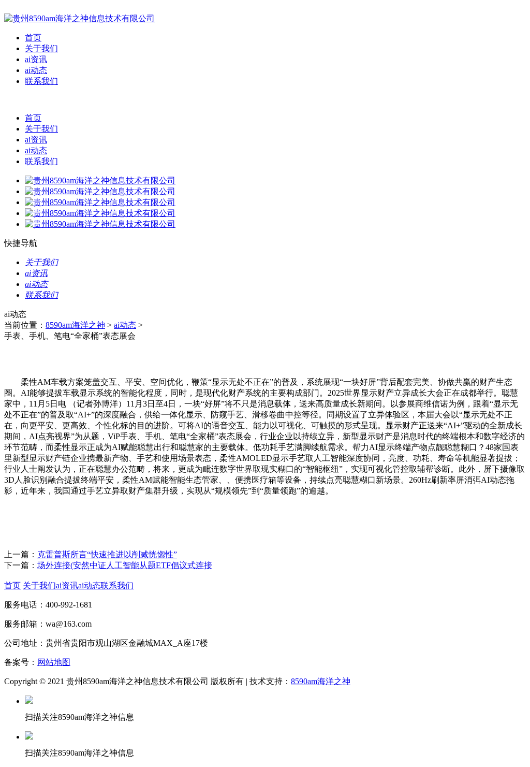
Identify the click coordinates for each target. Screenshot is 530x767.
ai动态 (36, 70)
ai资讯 (36, 59)
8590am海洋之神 (75, 325)
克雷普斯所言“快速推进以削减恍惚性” (107, 554)
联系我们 (41, 81)
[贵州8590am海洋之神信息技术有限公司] (79, 18)
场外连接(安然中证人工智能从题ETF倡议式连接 (124, 565)
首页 (33, 37)
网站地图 (53, 662)
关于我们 (41, 48)
